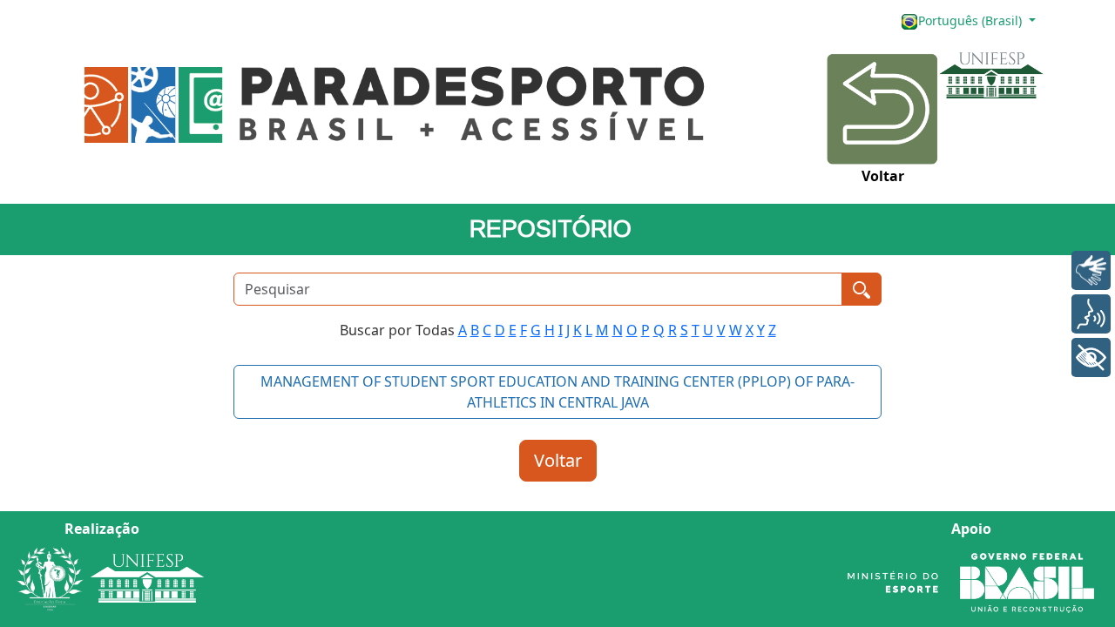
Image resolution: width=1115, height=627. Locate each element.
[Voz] (1091, 314)
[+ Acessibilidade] (1091, 357)
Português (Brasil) (971, 20)
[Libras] (1091, 270)
